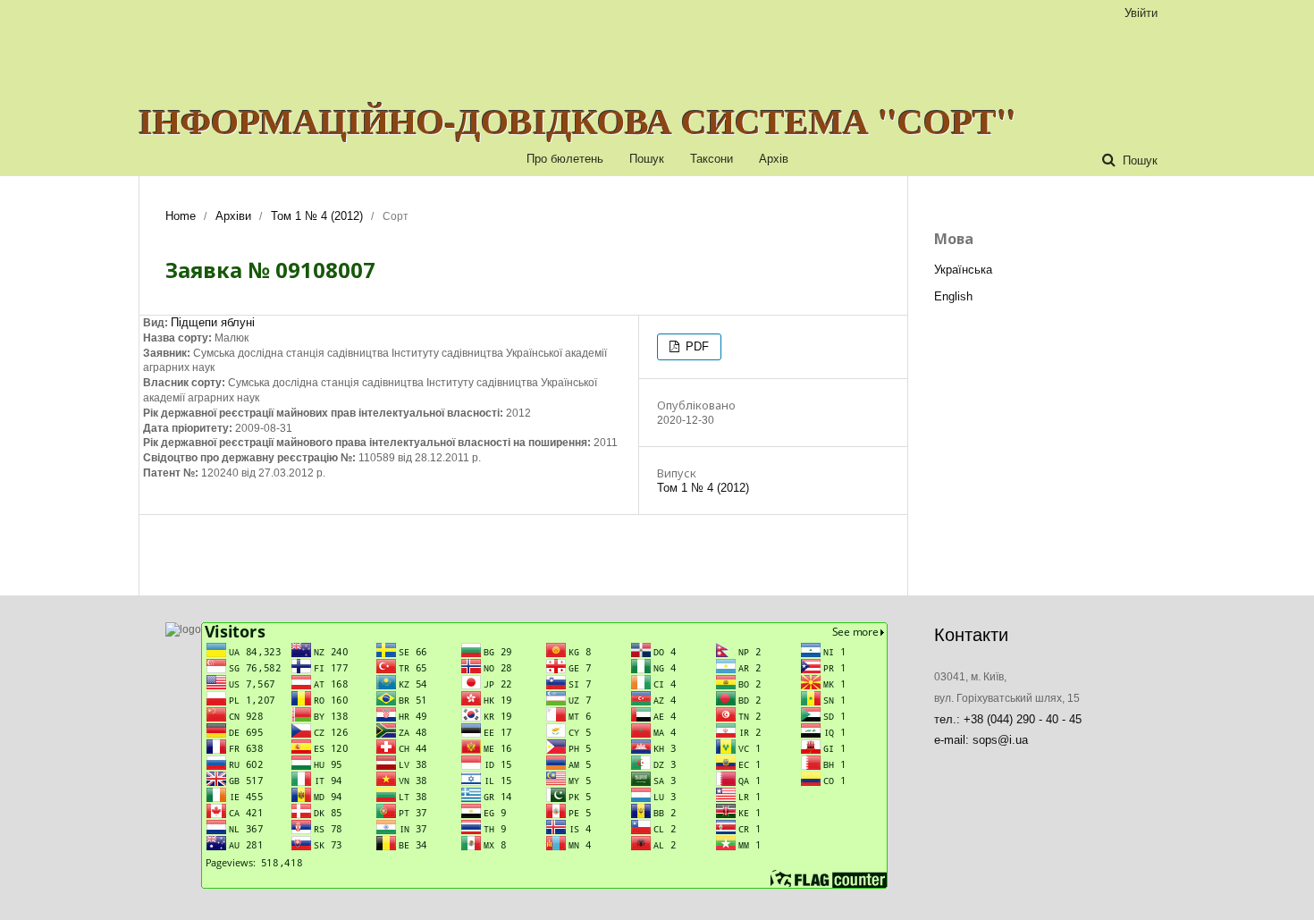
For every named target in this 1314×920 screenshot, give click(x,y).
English (953, 296)
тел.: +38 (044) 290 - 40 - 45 (1008, 719)
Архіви (233, 216)
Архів (773, 158)
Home (180, 216)
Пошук (646, 158)
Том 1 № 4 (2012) (317, 216)
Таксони (711, 158)
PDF (695, 346)
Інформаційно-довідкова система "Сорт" (577, 120)
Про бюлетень (564, 158)
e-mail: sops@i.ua (981, 740)
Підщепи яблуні (213, 322)
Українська (963, 269)
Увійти (1141, 13)
